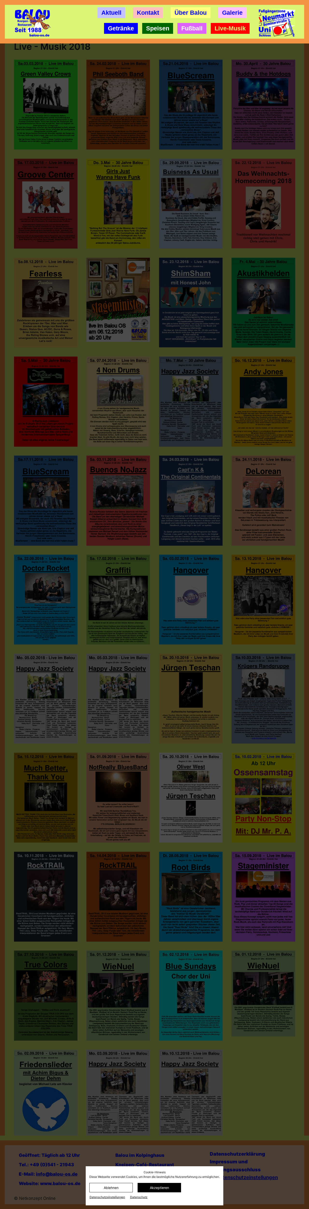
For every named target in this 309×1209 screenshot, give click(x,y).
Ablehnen (111, 1188)
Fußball (192, 28)
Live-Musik (230, 28)
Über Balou (191, 12)
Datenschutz (138, 1197)
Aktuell (111, 12)
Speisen (157, 28)
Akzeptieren (159, 1188)
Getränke (121, 28)
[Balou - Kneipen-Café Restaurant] (34, 22)
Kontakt (148, 12)
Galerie (232, 12)
